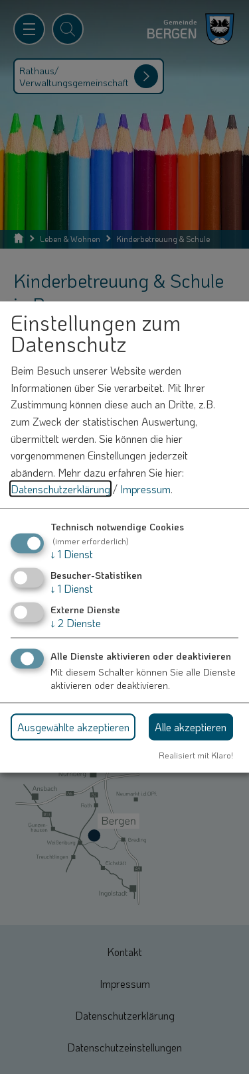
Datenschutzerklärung (60, 489)
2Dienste (75, 623)
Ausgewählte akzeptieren (73, 726)
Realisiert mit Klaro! (196, 755)
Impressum (145, 489)
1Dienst (71, 553)
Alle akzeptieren (190, 726)
